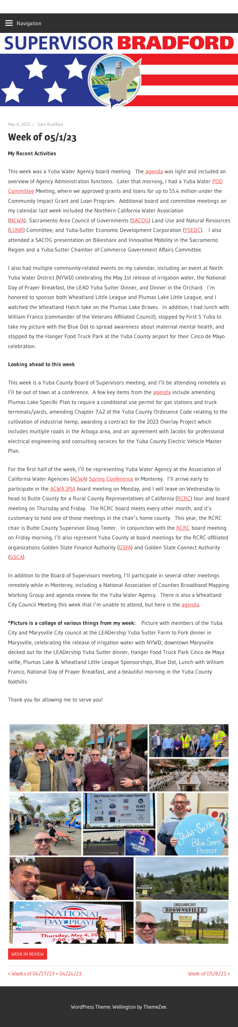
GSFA (125, 547)
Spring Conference (111, 478)
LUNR (16, 230)
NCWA (17, 220)
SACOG (140, 220)
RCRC (184, 498)
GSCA (16, 557)
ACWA (79, 478)
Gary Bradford (50, 124)
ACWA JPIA (62, 488)
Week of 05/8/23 (207, 973)
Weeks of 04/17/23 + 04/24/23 (46, 973)
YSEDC (192, 230)
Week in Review (27, 954)
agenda (154, 171)
